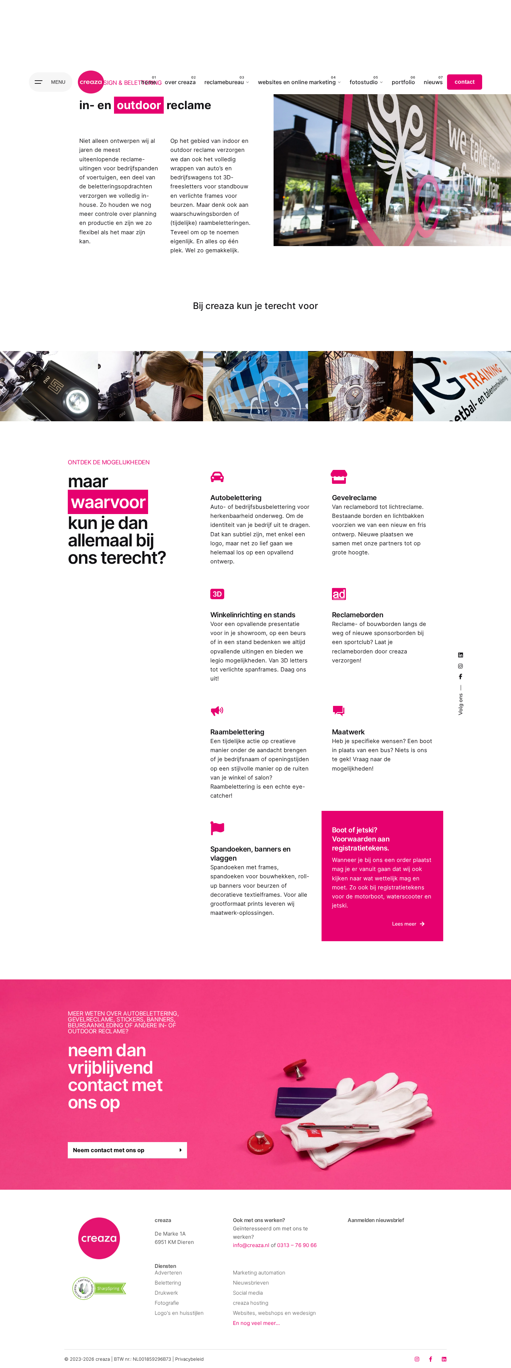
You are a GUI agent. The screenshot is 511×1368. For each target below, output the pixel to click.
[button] (127, 1150)
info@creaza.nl (251, 1245)
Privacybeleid (189, 1359)
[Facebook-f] (430, 1359)
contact (464, 82)
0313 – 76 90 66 (297, 1245)
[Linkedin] (444, 1359)
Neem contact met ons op (108, 1150)
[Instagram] (417, 1359)
